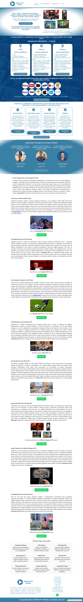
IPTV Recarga (41, 443)
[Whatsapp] (57, 595)
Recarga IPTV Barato (41, 490)
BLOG (62, 3)
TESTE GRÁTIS (45, 3)
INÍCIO (36, 3)
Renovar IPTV (41, 275)
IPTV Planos (41, 398)
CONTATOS (55, 3)
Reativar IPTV (41, 317)
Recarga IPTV (41, 234)
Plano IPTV (41, 356)
